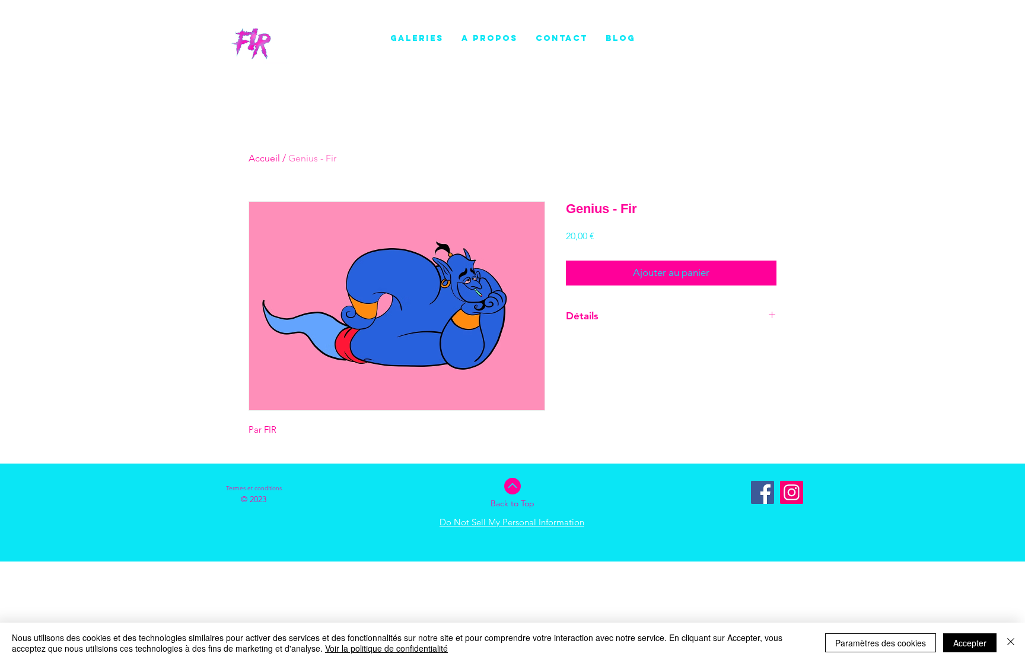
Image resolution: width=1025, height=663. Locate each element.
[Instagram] (791, 492)
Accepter (969, 643)
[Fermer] (1011, 643)
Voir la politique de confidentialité (386, 648)
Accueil (264, 158)
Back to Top (512, 503)
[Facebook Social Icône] (762, 492)
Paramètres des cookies (880, 643)
